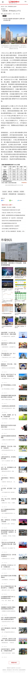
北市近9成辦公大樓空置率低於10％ (10, 228)
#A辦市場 (16, 191)
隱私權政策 (9, 669)
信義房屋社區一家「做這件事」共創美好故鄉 (12, 218)
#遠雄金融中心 (21, 194)
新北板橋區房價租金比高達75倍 (9, 223)
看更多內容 (14, 662)
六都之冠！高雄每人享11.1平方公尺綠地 (11, 212)
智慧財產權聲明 (22, 669)
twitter (20, 200)
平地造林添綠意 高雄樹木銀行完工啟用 (11, 210)
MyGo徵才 (18, 667)
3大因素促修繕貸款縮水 (7, 313)
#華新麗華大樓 (12, 194)
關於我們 (13, 667)
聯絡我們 (9, 667)
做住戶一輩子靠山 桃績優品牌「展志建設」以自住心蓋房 (7, 290)
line (12, 200)
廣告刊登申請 (15, 669)
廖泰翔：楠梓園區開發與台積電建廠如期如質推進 (13, 215)
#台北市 (4, 191)
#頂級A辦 (4, 194)
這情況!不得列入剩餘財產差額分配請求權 (11, 220)
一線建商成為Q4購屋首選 (8, 406)
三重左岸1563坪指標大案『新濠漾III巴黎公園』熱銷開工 (8, 544)
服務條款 (4, 669)
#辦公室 (10, 191)
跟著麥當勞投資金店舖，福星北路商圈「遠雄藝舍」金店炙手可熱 (8, 532)
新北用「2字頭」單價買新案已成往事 (8, 6)
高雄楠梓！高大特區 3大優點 (8, 207)
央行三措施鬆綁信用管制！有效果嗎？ (11, 226)
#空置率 (22, 191)
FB (3, 200)
